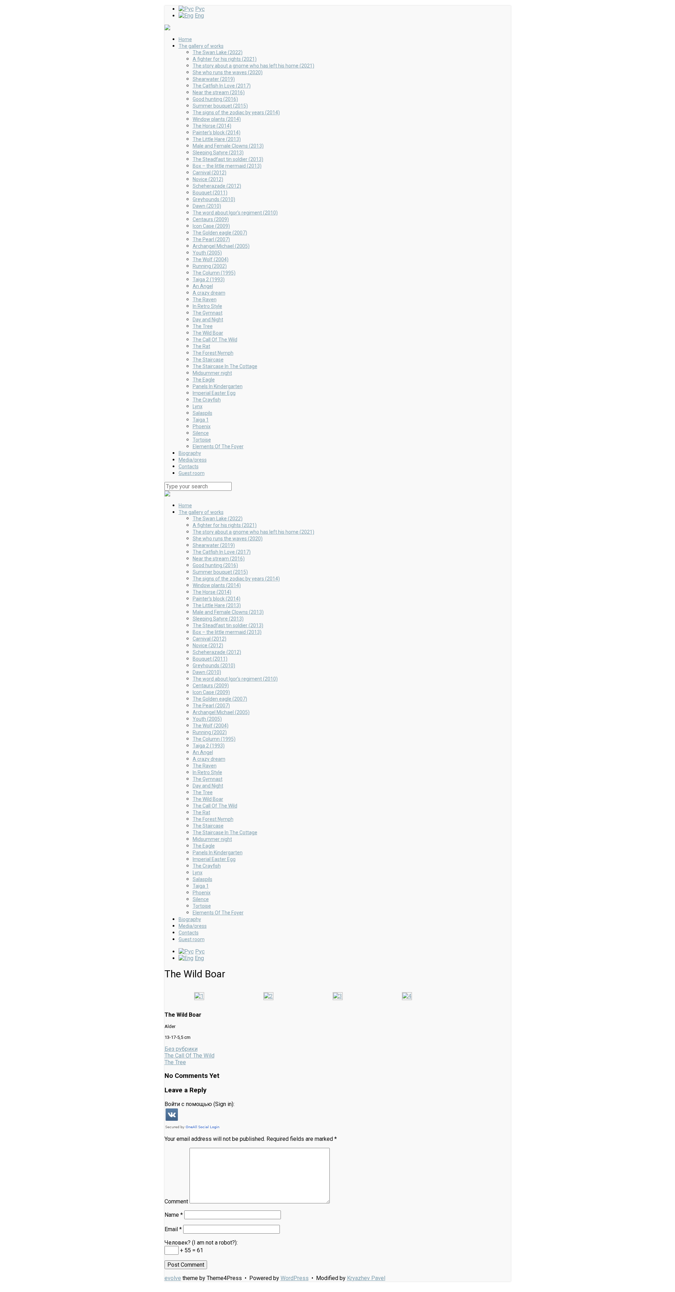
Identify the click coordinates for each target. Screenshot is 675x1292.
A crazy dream (209, 293)
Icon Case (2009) (211, 226)
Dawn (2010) (207, 206)
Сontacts (189, 466)
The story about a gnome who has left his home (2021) (253, 66)
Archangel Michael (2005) (221, 246)
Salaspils (202, 413)
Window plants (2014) (217, 119)
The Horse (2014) (212, 126)
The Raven (205, 299)
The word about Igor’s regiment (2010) (235, 213)
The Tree (203, 326)
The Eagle (204, 380)
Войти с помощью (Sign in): (199, 1104)
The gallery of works (201, 46)
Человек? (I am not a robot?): (201, 1242)
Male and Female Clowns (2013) (228, 146)
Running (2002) (210, 266)
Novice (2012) (208, 179)
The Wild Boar (208, 333)
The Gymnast (208, 313)
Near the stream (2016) (219, 92)
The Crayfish (207, 400)
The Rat (201, 346)
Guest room (192, 473)
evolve (173, 1278)
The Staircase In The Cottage (225, 366)
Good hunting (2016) (215, 99)
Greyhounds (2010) (214, 199)
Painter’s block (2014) (216, 132)
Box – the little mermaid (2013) (227, 166)
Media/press (193, 460)
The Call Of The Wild (215, 339)
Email (173, 1229)
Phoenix (202, 426)
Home (185, 39)
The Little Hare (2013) (217, 139)
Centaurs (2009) (211, 219)
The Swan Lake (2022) (218, 52)
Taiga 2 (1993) (209, 279)
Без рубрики (181, 1049)
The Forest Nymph (213, 353)
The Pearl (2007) (211, 239)
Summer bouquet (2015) (220, 106)
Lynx (197, 406)
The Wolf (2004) (211, 259)
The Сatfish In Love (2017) (222, 86)
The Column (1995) (214, 273)
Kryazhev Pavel (366, 1278)
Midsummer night (212, 373)
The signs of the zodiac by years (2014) (236, 112)
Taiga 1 (201, 420)
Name (174, 1214)
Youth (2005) (207, 253)
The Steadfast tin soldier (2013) (228, 159)
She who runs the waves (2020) (228, 72)
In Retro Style (207, 306)
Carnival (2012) (209, 172)
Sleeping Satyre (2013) (218, 152)
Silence (201, 433)
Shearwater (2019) (214, 79)
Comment (176, 1201)
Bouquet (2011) (210, 192)
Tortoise (202, 440)
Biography (190, 453)
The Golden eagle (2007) (220, 233)
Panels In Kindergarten (218, 386)
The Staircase (208, 359)
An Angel (203, 286)
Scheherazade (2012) (217, 186)
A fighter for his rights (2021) (225, 59)
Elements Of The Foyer (218, 446)
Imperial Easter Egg (214, 393)
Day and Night (208, 319)
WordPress (295, 1278)
